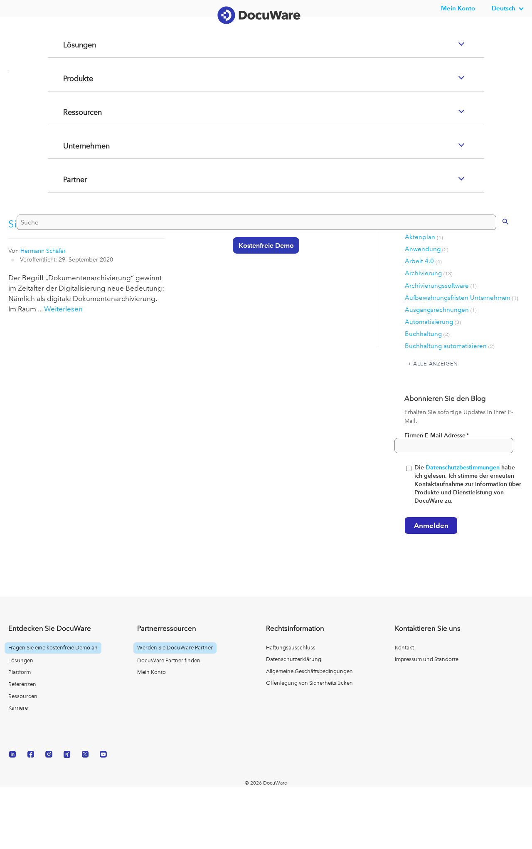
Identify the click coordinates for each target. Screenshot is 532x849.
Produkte (68, 112)
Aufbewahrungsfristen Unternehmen (461, 297)
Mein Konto (458, 8)
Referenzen (22, 684)
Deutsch (503, 8)
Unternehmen (77, 179)
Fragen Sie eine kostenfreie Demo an (53, 647)
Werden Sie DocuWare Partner (175, 647)
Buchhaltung (427, 334)
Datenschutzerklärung (293, 659)
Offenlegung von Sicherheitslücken (309, 683)
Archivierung (429, 273)
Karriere (18, 708)
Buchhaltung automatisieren (450, 346)
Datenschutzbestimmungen (463, 467)
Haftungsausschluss (290, 647)
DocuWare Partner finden (168, 660)
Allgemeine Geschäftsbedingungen (309, 671)
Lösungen (70, 78)
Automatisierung (433, 322)
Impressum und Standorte (426, 659)
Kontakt (404, 647)
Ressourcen (73, 146)
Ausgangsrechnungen (441, 309)
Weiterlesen (63, 309)
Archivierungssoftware (441, 285)
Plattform (19, 672)
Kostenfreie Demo (262, 278)
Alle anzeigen (435, 363)
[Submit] (497, 253)
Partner (64, 213)
